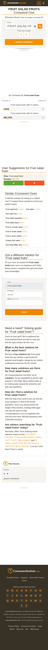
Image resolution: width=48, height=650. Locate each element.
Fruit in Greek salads (16, 231)
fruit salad (33, 209)
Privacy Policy (13, 626)
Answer (10, 290)
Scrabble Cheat (13, 578)
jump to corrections (11, 478)
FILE (14, 440)
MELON (15, 179)
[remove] (35, 26)
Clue (9, 22)
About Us (20, 629)
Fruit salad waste (15, 223)
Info (26, 629)
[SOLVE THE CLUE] (40, 26)
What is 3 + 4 (12, 299)
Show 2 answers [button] (24, 42)
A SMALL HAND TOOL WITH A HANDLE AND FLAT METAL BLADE (22, 443)
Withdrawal (34, 629)
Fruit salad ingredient (16, 218)
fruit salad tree (14, 214)
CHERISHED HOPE (24, 437)
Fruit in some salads (16, 236)
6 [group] (7, 474)
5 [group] (4, 474)
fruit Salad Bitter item (17, 245)
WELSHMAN (24, 440)
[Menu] (43, 3)
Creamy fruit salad (15, 240)
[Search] (39, 3)
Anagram (24, 578)
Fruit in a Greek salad (16, 227)
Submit (24, 312)
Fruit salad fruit (15, 209)
